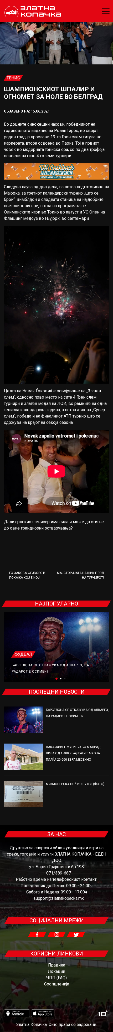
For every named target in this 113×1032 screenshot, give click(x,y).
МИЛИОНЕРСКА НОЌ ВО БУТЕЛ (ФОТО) (75, 784)
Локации (56, 971)
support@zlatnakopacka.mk (58, 898)
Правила (56, 965)
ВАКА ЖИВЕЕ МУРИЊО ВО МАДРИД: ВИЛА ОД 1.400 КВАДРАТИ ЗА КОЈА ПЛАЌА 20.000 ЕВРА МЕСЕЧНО (73, 753)
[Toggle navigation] (105, 11)
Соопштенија (56, 984)
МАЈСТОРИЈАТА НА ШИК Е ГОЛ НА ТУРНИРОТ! (80, 575)
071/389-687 (58, 873)
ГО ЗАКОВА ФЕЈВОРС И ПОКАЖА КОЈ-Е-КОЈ (27, 575)
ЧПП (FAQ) (56, 977)
